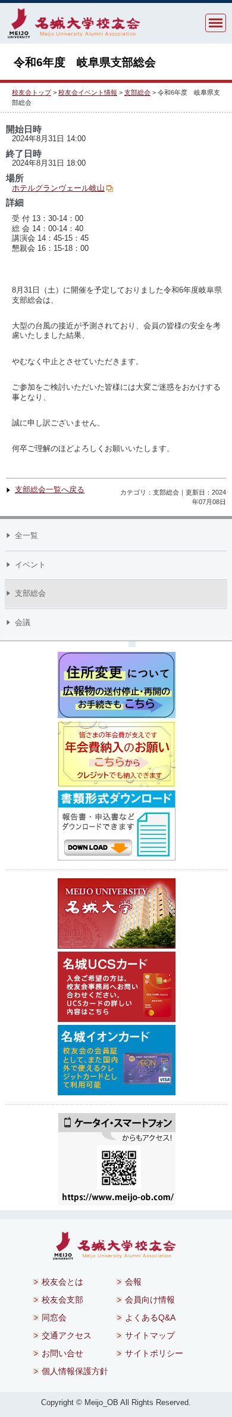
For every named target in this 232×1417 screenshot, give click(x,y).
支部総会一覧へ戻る (49, 489)
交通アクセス (67, 1335)
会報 (133, 1282)
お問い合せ (62, 1353)
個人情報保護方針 (75, 1371)
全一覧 (26, 535)
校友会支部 (62, 1299)
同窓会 (54, 1317)
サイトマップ (150, 1335)
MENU (215, 23)
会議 (22, 622)
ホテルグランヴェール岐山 (58, 188)
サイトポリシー (154, 1353)
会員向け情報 (150, 1299)
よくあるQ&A (150, 1317)
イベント (30, 564)
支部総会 (137, 92)
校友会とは (62, 1282)
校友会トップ (31, 92)
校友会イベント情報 (87, 92)
